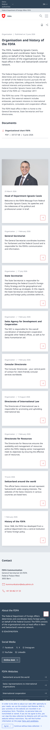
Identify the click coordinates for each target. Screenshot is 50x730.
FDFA (9, 16)
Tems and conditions (30, 721)
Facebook (9, 647)
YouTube (8, 652)
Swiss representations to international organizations (20, 685)
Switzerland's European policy (16, 700)
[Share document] (47, 24)
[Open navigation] (46, 16)
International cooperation (14, 693)
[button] (46, 614)
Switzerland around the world (16, 677)
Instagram (29, 647)
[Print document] (41, 24)
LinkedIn (21, 652)
